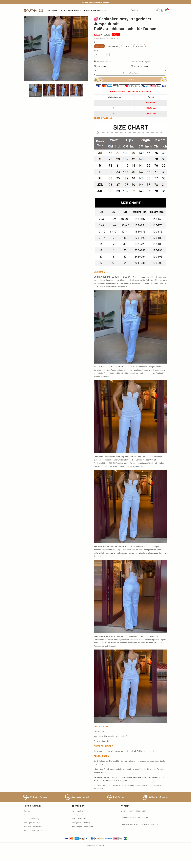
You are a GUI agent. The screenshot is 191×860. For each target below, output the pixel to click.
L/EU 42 (127, 46)
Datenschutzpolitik (79, 819)
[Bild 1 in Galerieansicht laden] (35, 90)
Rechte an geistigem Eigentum (35, 830)
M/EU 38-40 (113, 46)
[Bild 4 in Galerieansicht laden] (76, 90)
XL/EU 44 (139, 46)
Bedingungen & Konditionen (82, 826)
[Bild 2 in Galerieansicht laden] (49, 90)
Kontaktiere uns (30, 815)
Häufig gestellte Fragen (33, 823)
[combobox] (144, 10)
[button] (53, 10)
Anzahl (96, 51)
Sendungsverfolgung (31, 819)
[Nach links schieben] (26, 90)
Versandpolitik (77, 811)
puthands (101, 845)
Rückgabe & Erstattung (81, 823)
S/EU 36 (99, 46)
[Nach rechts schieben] (85, 90)
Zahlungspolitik (78, 815)
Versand (96, 38)
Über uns (27, 811)
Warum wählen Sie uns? (33, 826)
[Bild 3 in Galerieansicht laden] (62, 90)
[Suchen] (157, 10)
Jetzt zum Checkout (130, 79)
